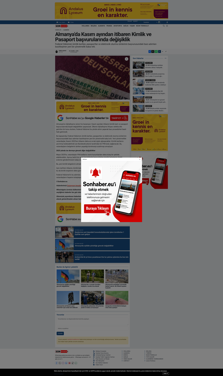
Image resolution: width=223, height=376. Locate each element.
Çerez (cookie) (59, 374)
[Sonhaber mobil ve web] (111, 191)
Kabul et (166, 373)
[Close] (139, 159)
